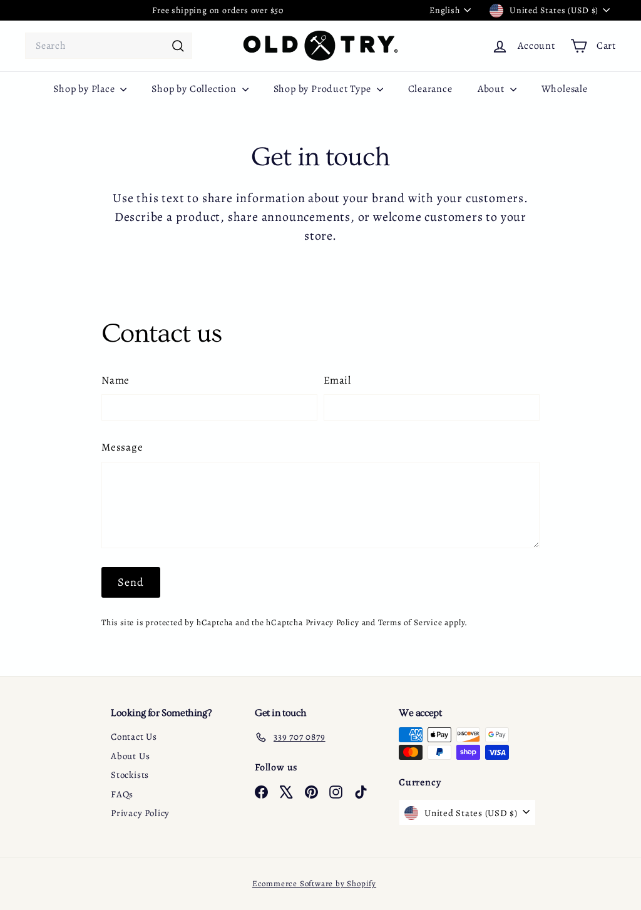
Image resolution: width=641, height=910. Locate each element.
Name (115, 380)
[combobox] (108, 46)
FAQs (122, 794)
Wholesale (564, 89)
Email (337, 380)
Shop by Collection (194, 89)
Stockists (130, 775)
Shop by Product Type (324, 89)
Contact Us (134, 736)
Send (131, 582)
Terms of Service (410, 622)
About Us (130, 756)
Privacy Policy (332, 622)
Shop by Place (85, 89)
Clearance (430, 89)
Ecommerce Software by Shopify (314, 883)
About (492, 89)
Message (122, 447)
